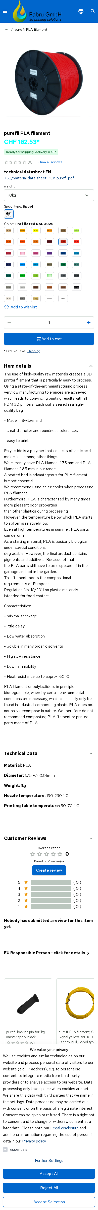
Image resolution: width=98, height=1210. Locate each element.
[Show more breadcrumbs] (6, 29)
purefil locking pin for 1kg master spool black (25, 1034)
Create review (49, 870)
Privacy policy (34, 1141)
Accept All (49, 1173)
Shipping (33, 351)
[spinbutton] (49, 322)
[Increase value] (89, 322)
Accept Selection (49, 1201)
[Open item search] (93, 11)
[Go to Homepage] (37, 11)
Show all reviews (50, 162)
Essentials (18, 1149)
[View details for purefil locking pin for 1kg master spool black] (28, 1003)
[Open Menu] (5, 11)
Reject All (49, 1187)
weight (9, 186)
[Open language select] (81, 11)
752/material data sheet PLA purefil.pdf (39, 178)
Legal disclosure (64, 1128)
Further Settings (49, 1160)
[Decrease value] (9, 322)
